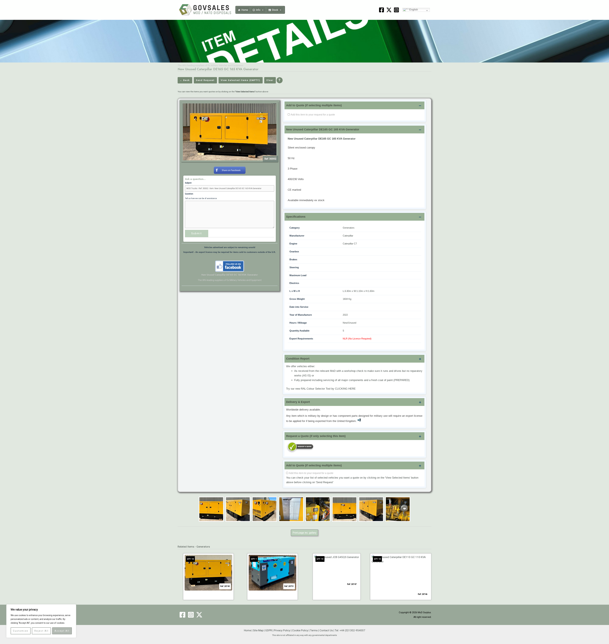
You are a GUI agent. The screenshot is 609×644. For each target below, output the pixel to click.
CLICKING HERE (345, 388)
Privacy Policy (282, 630)
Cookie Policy (300, 630)
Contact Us (326, 630)
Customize (20, 631)
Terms (314, 630)
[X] (389, 10)
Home (244, 9)
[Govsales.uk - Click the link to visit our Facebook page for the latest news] (230, 266)
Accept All (62, 631)
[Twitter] (199, 614)
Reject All (41, 631)
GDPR (268, 630)
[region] (41, 621)
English (413, 9)
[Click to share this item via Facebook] (230, 169)
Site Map (258, 630)
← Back (185, 80)
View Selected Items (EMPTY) (240, 80)
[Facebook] (381, 10)
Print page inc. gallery (304, 532)
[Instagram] (396, 10)
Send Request (205, 80)
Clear (269, 80)
